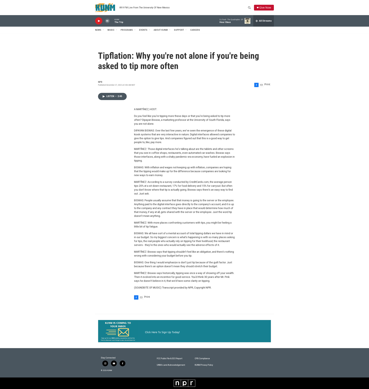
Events (143, 30)
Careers (195, 30)
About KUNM (161, 30)
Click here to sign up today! (162, 332)
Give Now (265, 7)
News (98, 30)
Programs (127, 30)
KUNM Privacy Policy (204, 365)
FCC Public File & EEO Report (169, 358)
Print (267, 84)
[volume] (107, 21)
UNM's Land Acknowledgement (171, 365)
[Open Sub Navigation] (103, 30)
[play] (98, 21)
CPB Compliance (202, 358)
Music (111, 30)
